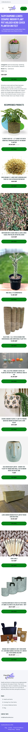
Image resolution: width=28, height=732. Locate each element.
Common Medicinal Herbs (10, 705)
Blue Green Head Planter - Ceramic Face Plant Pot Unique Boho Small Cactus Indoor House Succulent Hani (14, 468)
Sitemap (18, 729)
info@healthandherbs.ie (6, 2)
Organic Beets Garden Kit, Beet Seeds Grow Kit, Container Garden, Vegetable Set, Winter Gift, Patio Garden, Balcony (14, 651)
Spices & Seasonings (13, 64)
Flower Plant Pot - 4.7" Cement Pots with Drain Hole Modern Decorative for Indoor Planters (14, 140)
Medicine (22, 66)
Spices (9, 66)
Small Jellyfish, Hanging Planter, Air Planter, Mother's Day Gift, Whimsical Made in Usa (14, 372)
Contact (10, 727)
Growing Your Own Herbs (10, 702)
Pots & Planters (15, 66)
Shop (23, 8)
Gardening (21, 64)
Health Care (4, 66)
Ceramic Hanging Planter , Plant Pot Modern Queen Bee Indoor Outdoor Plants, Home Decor (14, 420)
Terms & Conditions (18, 727)
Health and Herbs (8, 699)
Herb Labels (14, 558)
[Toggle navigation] (3, 8)
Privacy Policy (11, 729)
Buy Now (14, 79)
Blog (5, 708)
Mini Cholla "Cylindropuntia (14, 293)
